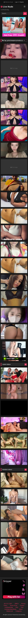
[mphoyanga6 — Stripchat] (14, 183)
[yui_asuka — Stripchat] (14, 331)
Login (16, 2)
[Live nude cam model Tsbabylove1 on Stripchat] (14, 216)
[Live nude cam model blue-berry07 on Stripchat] (14, 249)
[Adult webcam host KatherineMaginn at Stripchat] (14, 51)
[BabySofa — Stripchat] (14, 282)
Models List (9, 611)
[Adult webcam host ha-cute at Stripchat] (14, 315)
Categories (19, 611)
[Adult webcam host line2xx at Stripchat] (14, 100)
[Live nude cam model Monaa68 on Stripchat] (14, 117)
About (20, 609)
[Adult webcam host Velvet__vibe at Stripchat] (14, 232)
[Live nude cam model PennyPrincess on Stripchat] (14, 546)
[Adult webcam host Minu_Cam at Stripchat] (14, 298)
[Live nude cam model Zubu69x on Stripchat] (14, 84)
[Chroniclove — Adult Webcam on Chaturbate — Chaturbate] (14, 391)
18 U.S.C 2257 (8, 603)
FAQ (17, 607)
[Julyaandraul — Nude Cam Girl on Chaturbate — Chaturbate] (14, 374)
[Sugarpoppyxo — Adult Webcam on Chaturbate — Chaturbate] (14, 496)
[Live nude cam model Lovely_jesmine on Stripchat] (14, 199)
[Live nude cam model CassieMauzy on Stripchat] (14, 150)
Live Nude (7, 6)
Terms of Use (13, 605)
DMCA (17, 603)
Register (22, 2)
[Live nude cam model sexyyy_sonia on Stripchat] (14, 133)
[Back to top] (23, 613)
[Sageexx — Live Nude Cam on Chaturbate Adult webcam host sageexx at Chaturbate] (14, 562)
